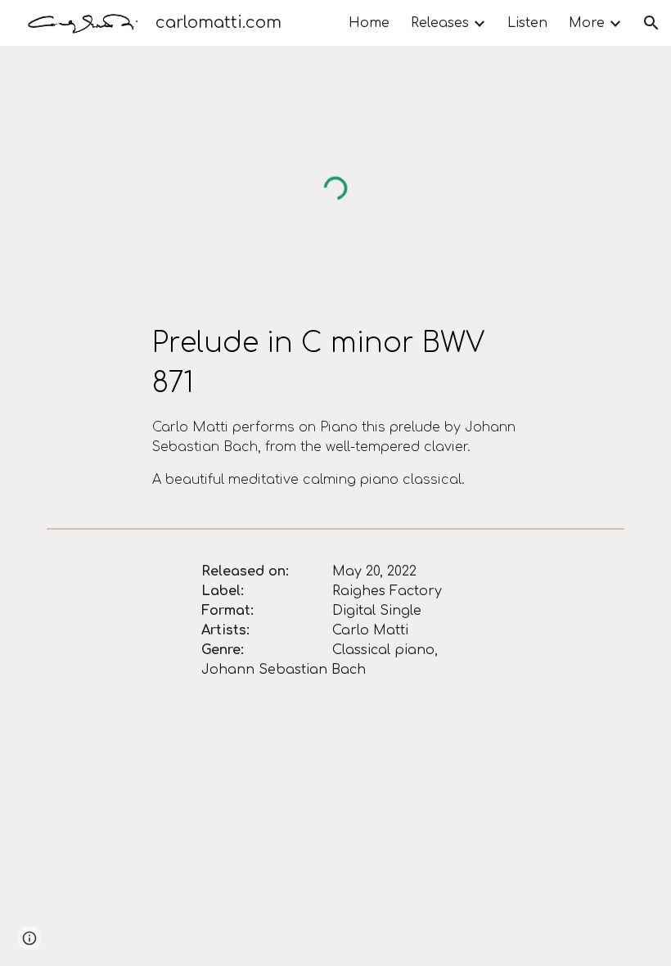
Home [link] (369, 23)
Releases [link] (440, 23)
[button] (651, 23)
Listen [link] (527, 23)
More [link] (587, 23)
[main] (336, 407)
